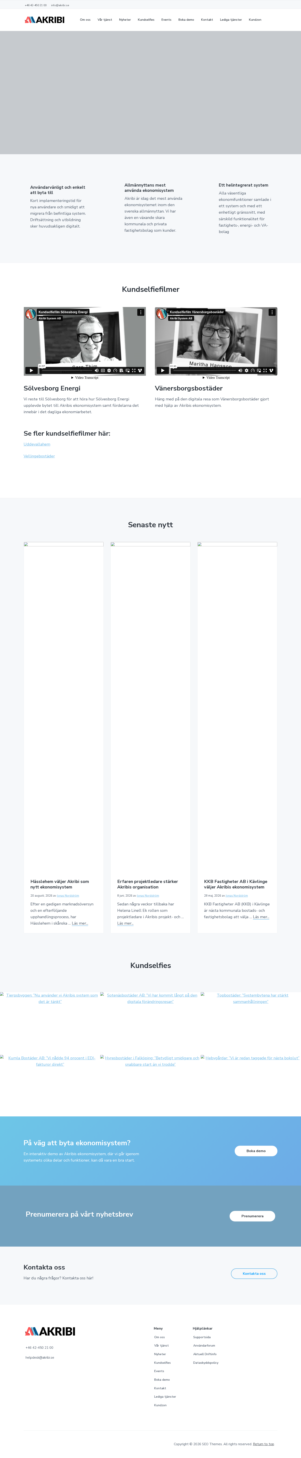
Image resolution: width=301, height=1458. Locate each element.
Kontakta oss (254, 1273)
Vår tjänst (161, 1345)
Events (159, 1371)
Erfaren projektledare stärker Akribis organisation (147, 884)
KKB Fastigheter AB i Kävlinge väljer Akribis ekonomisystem (235, 884)
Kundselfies (162, 1363)
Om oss (159, 1337)
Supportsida (202, 1337)
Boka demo (256, 1151)
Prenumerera (253, 1216)
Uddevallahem (37, 444)
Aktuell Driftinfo (205, 1354)
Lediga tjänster (165, 1397)
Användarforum (204, 1345)
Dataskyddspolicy (205, 1363)
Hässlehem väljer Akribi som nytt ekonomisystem (59, 884)
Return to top (263, 1444)
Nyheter (160, 1354)
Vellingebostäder (39, 456)
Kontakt (160, 1388)
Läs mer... (80, 923)
